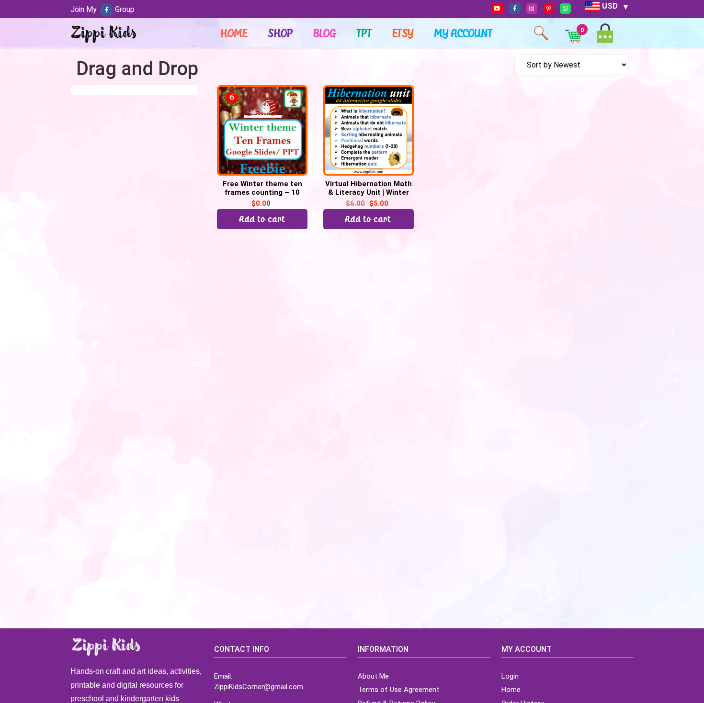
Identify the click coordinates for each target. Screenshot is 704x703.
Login (510, 676)
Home (234, 33)
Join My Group (102, 9)
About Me (373, 676)
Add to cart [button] (262, 219)
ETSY (403, 33)
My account (463, 33)
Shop (280, 33)
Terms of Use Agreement (398, 689)
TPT (364, 33)
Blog (325, 33)
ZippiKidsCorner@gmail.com (258, 686)
